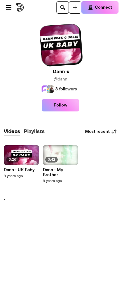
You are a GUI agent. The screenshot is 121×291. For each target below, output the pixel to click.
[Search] (62, 7)
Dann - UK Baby (19, 169)
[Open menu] (9, 7)
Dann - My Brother (53, 172)
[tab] (12, 132)
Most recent (97, 131)
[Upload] (75, 7)
